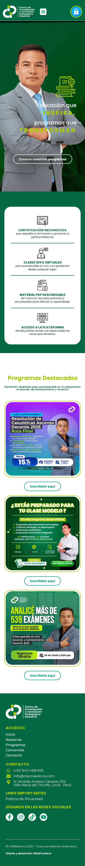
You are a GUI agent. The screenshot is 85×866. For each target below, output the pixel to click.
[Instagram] (21, 817)
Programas (16, 745)
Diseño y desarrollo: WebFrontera (28, 853)
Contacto (14, 755)
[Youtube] (43, 817)
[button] (43, 11)
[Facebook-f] (9, 817)
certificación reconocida (42, 230)
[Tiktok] (32, 817)
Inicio (10, 734)
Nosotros (14, 740)
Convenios (15, 750)
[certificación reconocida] (42, 220)
